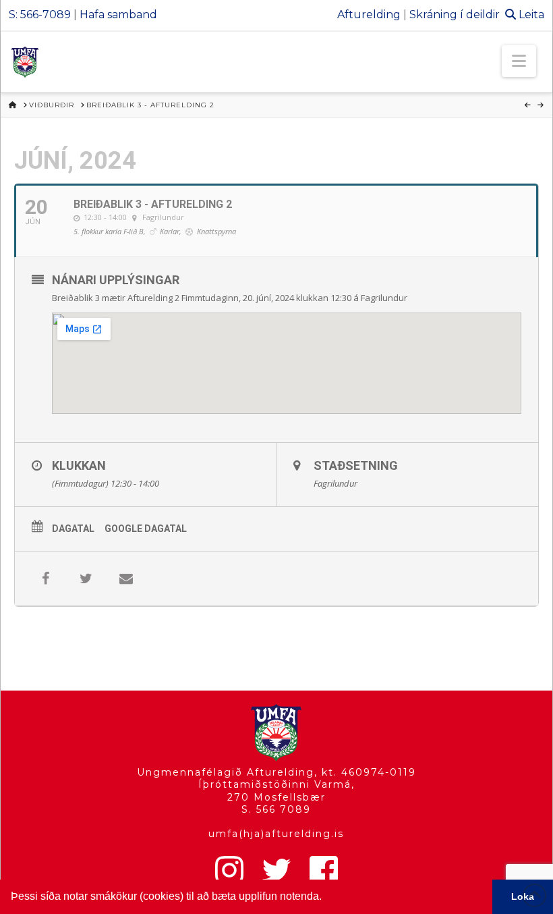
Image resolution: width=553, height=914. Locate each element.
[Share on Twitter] (86, 578)
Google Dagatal (146, 528)
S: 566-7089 (40, 14)
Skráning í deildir (454, 14)
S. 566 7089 (276, 809)
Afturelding (369, 14)
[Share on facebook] (45, 578)
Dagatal (73, 528)
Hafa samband (118, 14)
